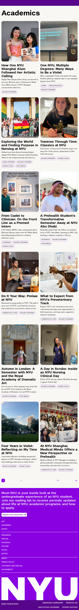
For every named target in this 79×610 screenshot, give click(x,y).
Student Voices (8, 166)
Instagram (6, 535)
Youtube (5, 546)
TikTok (4, 550)
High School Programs (48, 607)
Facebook (5, 543)
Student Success (70, 607)
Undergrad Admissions (52, 603)
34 (58, 480)
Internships (7, 242)
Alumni (43, 85)
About (4, 558)
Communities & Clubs (10, 313)
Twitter (4, 539)
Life (3, 521)
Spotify (4, 554)
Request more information (13, 515)
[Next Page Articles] (76, 480)
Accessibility (7, 569)
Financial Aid (72, 603)
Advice (4, 529)
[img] (20, 41)
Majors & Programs (9, 92)
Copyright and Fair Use (11, 566)
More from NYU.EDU (9, 604)
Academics (6, 525)
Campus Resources (55, 85)
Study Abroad (21, 166)
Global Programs (9, 162)
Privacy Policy (7, 562)
